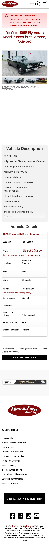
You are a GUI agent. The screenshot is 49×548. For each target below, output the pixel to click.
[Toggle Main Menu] (44, 3)
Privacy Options (10, 483)
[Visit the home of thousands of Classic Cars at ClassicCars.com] (11, 4)
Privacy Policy (9, 465)
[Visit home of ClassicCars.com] (24, 414)
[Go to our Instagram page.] (28, 516)
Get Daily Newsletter (24, 498)
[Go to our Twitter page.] (20, 516)
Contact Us (8, 447)
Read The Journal (11, 460)
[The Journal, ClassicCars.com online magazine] (24, 382)
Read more (9, 216)
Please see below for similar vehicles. (26, 24)
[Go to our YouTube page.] (36, 516)
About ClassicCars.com (14, 442)
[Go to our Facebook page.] (12, 516)
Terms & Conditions (12, 469)
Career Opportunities (13, 456)
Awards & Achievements (14, 474)
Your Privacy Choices (12, 478)
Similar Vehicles (24, 357)
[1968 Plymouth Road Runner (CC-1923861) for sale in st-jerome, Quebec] (24, 63)
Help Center (8, 438)
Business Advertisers (12, 451)
